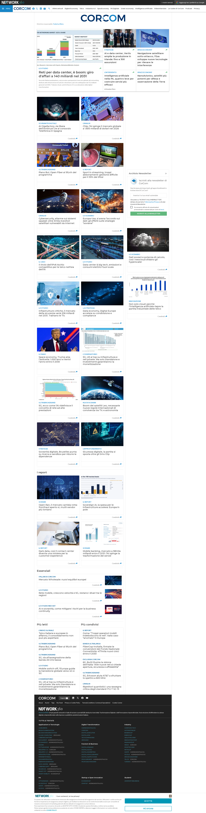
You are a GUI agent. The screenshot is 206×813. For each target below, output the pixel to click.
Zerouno (85, 740)
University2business (131, 781)
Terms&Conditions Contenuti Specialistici (96, 703)
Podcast (189, 9)
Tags (53, 703)
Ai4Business (43, 728)
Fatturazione (51, 747)
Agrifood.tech (130, 728)
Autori (47, 703)
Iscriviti (148, 213)
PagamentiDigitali (45, 759)
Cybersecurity (48, 766)
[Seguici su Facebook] (82, 698)
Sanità (134, 752)
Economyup (86, 781)
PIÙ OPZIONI (148, 808)
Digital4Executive (88, 733)
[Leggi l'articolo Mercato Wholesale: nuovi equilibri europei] (80, 580)
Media (130, 745)
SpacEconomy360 (131, 757)
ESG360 (41, 745)
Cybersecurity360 (45, 737)
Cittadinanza (51, 781)
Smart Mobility (49, 774)
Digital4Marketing (89, 752)
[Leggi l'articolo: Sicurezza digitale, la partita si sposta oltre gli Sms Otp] (102, 444)
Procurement (95, 759)
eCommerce (51, 742)
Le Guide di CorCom (176, 9)
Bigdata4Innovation (46, 730)
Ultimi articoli (57, 9)
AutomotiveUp (129, 730)
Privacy (197, 9)
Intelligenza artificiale (143, 9)
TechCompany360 (88, 737)
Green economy (127, 9)
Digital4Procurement (90, 754)
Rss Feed (60, 703)
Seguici (63, 698)
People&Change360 (89, 761)
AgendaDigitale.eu (89, 728)
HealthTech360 (130, 737)
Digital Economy (71, 9)
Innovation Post (130, 740)
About (41, 703)
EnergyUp (128, 735)
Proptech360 (129, 747)
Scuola (134, 754)
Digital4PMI (86, 735)
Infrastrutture (52, 754)
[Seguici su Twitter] (77, 698)
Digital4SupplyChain (89, 757)
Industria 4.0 (91, 9)
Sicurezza (50, 769)
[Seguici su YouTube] (87, 698)
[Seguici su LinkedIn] (73, 698)
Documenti (50, 740)
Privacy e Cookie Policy (72, 703)
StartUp (92, 783)
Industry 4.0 (51, 752)
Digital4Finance (87, 747)
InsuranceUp (129, 742)
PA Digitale (115, 9)
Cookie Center (117, 703)
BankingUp (128, 733)
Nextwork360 (44, 713)
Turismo (135, 761)
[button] (6, 8)
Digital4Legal (87, 749)
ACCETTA (148, 801)
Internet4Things (45, 757)
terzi (162, 209)
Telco (82, 9)
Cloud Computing (49, 735)
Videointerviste (160, 9)
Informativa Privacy (152, 202)
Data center (47, 764)
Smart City (50, 771)
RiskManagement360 (46, 761)
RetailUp (127, 749)
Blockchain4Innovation (48, 733)
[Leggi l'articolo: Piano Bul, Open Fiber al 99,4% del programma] (58, 165)
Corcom (85, 730)
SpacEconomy (103, 9)
